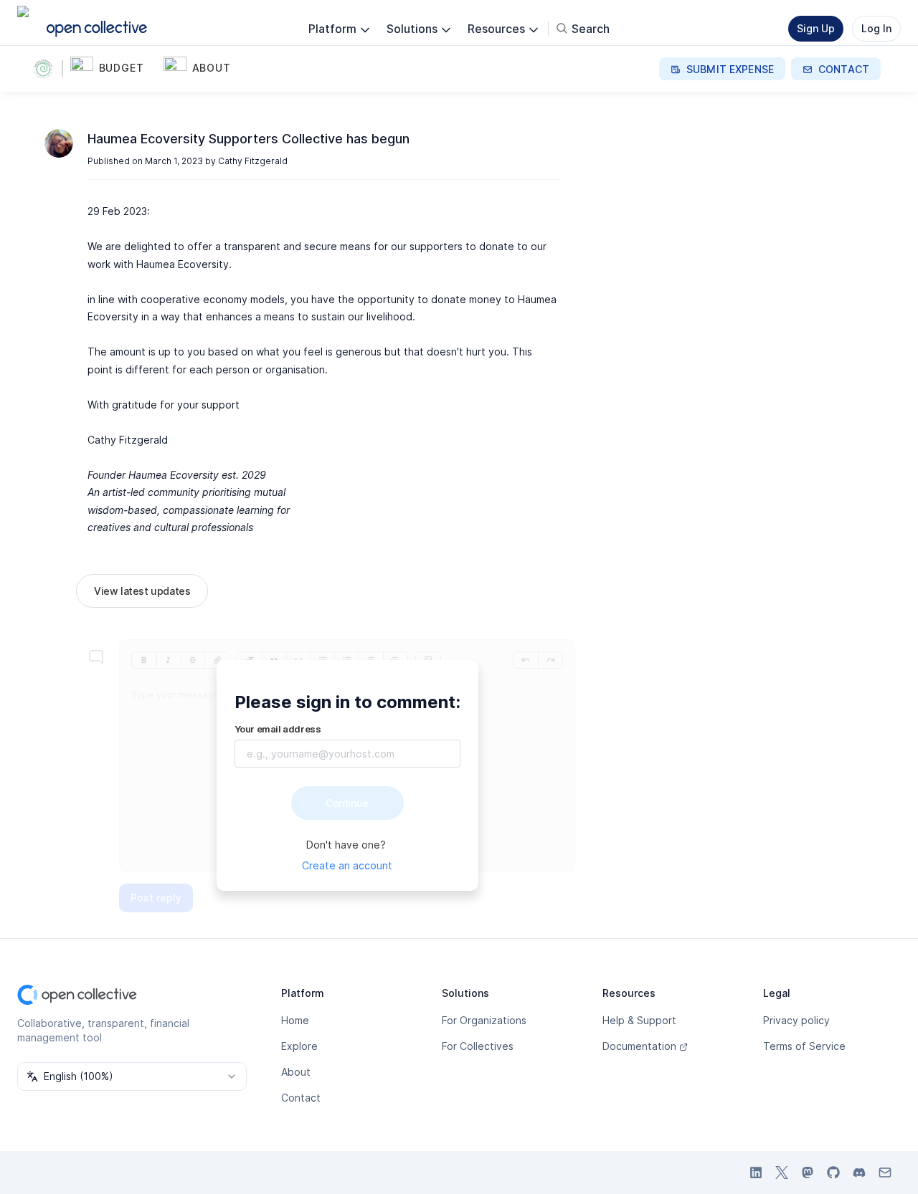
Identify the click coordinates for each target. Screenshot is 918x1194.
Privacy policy (796, 1020)
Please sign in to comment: (347, 702)
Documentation (639, 1046)
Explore (299, 1046)
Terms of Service (804, 1046)
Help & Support (639, 1020)
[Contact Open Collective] (885, 1172)
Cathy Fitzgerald (253, 161)
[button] (114, 69)
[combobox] (132, 1076)
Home (295, 1020)
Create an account (347, 865)
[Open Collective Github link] (833, 1172)
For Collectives (478, 1046)
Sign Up (816, 28)
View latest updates (142, 591)
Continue (347, 803)
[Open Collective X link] (782, 1172)
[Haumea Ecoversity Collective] (46, 68)
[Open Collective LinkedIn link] (756, 1172)
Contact (301, 1098)
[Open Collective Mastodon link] (808, 1172)
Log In (876, 28)
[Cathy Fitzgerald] (58, 143)
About (296, 1072)
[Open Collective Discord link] (859, 1172)
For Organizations (484, 1020)
